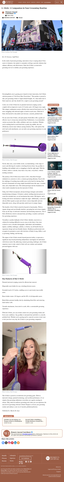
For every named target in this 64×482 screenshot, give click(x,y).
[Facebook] (3, 442)
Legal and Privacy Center (54, 469)
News (42, 2)
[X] (6, 442)
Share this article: (8, 439)
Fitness (24, 2)
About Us (58, 467)
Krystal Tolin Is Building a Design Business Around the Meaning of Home (34, 421)
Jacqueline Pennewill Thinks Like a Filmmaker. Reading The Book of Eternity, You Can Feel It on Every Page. (54, 211)
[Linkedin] (15, 442)
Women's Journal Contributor (11, 12)
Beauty (28, 2)
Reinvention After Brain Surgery (53, 137)
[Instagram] (9, 442)
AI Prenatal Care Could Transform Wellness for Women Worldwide (55, 119)
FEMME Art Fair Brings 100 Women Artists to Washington (13, 420)
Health (20, 2)
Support (58, 471)
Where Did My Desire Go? (54, 191)
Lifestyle (33, 2)
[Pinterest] (12, 442)
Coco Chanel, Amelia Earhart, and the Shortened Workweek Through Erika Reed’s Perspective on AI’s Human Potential (54, 175)
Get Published (47, 2)
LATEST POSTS (53, 105)
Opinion (38, 2)
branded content (27, 434)
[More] (18, 442)
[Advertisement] (24, 81)
